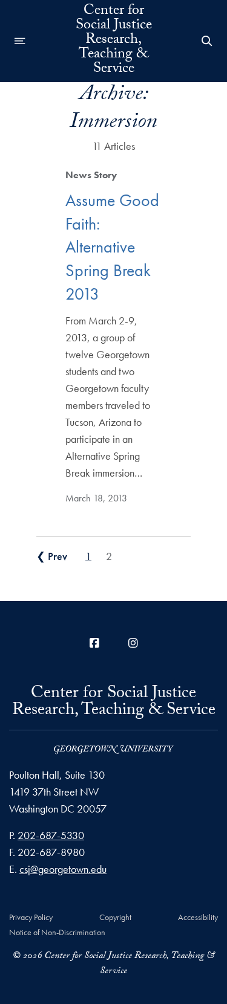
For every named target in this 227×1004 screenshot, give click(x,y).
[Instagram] (133, 643)
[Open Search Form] (207, 41)
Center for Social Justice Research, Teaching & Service (114, 41)
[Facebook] (94, 643)
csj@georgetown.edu (63, 869)
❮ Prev (51, 556)
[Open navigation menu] (20, 41)
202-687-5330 (51, 835)
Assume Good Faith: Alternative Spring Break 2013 (112, 247)
